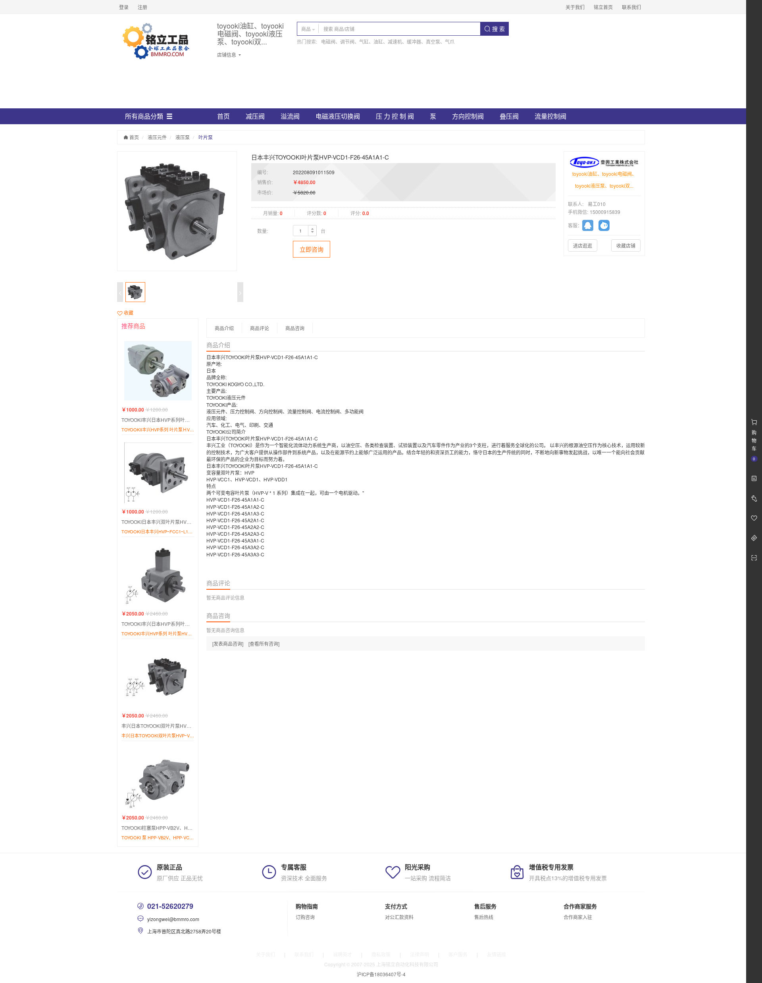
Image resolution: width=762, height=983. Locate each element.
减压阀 (255, 116)
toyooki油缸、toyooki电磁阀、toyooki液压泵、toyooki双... (250, 33)
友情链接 (496, 954)
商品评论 (259, 328)
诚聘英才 (342, 954)
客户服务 (458, 954)
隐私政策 (381, 954)
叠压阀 (509, 116)
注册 (142, 7)
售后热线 (483, 917)
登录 (124, 7)
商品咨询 (294, 328)
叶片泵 (205, 137)
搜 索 (498, 29)
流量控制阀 (550, 116)
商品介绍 (224, 328)
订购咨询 (305, 917)
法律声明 (419, 954)
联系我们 (631, 7)
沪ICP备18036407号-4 (381, 974)
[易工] (590, 226)
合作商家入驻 (578, 917)
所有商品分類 (144, 116)
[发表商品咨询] (227, 643)
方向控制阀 (468, 116)
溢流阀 (290, 116)
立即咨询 (311, 249)
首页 (223, 116)
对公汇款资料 (399, 917)
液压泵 (182, 137)
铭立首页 (603, 7)
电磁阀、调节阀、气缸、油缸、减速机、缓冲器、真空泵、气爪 (387, 41)
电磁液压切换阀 (338, 116)
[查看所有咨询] (263, 643)
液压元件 (157, 137)
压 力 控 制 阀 (395, 116)
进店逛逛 (582, 245)
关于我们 (575, 7)
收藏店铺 (625, 245)
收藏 (128, 312)
